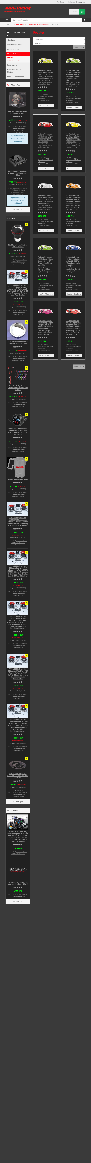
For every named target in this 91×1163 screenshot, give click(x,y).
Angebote (12, 218)
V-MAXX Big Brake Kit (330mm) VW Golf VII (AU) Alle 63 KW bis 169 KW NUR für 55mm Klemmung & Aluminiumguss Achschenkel (18, 674)
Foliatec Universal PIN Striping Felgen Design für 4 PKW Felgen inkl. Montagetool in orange (73, 199)
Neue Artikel (13, 810)
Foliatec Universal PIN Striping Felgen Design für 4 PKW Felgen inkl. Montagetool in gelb (73, 138)
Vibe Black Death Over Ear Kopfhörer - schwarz (18, 112)
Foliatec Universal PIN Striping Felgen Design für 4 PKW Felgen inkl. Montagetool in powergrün (45, 262)
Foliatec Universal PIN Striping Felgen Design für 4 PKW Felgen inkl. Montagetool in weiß (45, 199)
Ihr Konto (71, 2)
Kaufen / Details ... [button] (46, 105)
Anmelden (82, 2)
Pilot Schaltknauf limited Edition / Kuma (17, 246)
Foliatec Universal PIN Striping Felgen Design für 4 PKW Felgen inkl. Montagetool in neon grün (73, 75)
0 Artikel (74, 12)
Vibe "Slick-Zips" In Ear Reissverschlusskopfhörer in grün (18, 388)
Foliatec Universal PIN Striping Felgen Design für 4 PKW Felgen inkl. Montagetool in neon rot (73, 325)
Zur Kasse (60, 2)
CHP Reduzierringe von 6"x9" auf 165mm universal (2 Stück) (17, 776)
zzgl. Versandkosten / (45, 96)
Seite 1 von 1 (79, 47)
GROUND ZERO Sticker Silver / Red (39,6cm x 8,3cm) (17, 883)
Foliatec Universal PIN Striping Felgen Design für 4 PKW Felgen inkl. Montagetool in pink (45, 325)
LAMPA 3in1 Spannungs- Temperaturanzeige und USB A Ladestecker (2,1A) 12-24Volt (17, 431)
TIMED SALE (14, 84)
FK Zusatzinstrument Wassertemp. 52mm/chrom (18, 342)
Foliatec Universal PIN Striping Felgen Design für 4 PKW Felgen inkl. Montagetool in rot (45, 138)
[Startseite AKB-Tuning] (18, 9)
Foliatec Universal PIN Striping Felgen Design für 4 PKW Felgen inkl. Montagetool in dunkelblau (73, 262)
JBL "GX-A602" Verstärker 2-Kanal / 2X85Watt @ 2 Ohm (17, 173)
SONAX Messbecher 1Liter (18, 479)
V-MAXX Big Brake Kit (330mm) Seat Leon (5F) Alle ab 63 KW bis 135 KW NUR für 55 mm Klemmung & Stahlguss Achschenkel (17, 522)
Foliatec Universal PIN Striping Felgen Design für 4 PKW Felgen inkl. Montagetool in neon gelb (45, 74)
